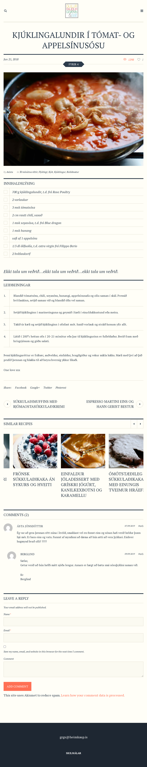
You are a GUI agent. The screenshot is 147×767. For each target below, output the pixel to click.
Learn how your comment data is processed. (93, 695)
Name (7, 614)
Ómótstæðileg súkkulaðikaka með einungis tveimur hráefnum (121, 482)
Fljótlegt (43, 172)
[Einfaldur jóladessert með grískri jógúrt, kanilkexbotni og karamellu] (73, 451)
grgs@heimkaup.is (73, 737)
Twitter (47, 388)
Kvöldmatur (73, 172)
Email (7, 630)
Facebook (21, 388)
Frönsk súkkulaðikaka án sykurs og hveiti (25, 479)
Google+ (35, 388)
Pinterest (61, 388)
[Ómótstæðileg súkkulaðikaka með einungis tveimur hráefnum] (121, 451)
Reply (140, 525)
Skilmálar (73, 753)
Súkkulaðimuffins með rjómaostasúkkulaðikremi (39, 404)
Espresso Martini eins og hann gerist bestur (110, 404)
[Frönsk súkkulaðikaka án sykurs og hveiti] (26, 451)
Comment (9, 658)
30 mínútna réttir (29, 172)
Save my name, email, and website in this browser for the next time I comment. (44, 651)
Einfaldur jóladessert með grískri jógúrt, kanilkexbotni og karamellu (72, 484)
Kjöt (51, 172)
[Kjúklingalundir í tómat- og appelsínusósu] (73, 119)
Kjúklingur (60, 172)
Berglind (27, 554)
